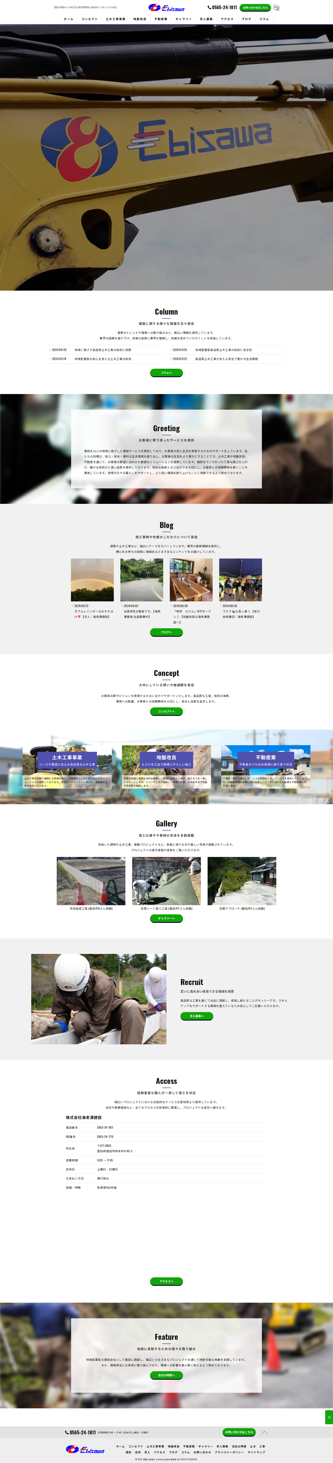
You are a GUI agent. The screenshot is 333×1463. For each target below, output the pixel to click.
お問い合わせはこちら (255, 7)
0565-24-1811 (105, 1127)
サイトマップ (256, 1452)
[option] (92, 592)
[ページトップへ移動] (264, 1432)
